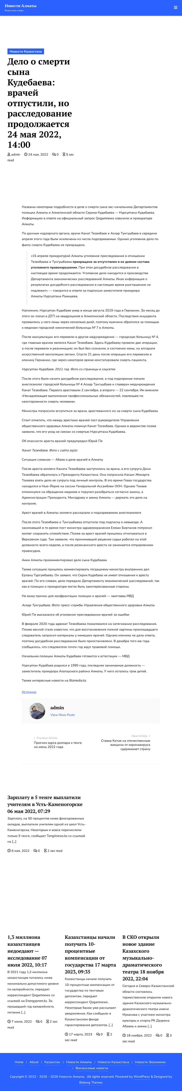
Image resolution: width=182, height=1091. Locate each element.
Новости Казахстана (26, 51)
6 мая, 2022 (20, 851)
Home (19, 1062)
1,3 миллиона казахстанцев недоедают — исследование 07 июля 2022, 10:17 (27, 951)
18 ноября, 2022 (139, 1035)
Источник (29, 692)
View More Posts (62, 715)
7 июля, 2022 (22, 1021)
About (34, 1062)
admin (15, 154)
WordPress (142, 1076)
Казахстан (52, 1062)
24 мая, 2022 (38, 154)
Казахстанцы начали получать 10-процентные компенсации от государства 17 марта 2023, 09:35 (90, 954)
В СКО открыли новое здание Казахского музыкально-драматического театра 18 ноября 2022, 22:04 (143, 958)
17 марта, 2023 (80, 1034)
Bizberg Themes (91, 1082)
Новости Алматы (79, 1062)
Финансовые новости (92, 1068)
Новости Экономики (150, 1062)
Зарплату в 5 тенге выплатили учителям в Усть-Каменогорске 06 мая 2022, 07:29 (45, 804)
